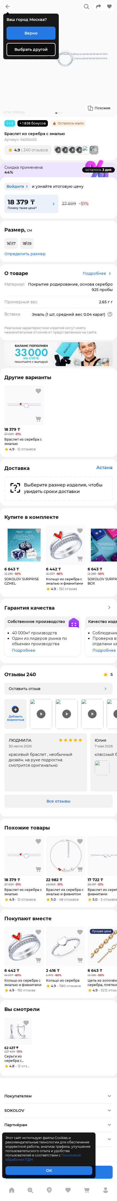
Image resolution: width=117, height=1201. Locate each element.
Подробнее (94, 273)
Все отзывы (58, 801)
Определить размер (25, 253)
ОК (49, 1170)
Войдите (15, 186)
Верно (31, 33)
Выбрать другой (31, 49)
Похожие (102, 108)
